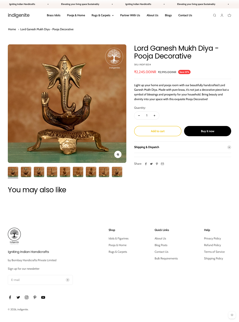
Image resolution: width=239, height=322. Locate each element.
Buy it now (207, 131)
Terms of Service (214, 252)
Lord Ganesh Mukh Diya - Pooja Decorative (46, 29)
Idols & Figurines (118, 238)
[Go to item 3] (39, 172)
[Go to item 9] (117, 172)
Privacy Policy (212, 238)
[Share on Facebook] (146, 164)
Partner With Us (130, 15)
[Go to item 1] (13, 172)
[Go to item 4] (52, 172)
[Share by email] (162, 164)
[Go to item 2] (26, 172)
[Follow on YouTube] (43, 297)
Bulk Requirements (166, 258)
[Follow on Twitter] (18, 297)
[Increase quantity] (154, 115)
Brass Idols (53, 15)
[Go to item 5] (65, 172)
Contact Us (185, 15)
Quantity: (140, 108)
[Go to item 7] (91, 172)
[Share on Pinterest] (157, 164)
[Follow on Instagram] (26, 297)
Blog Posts (161, 245)
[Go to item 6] (78, 172)
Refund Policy (212, 245)
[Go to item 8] (104, 172)
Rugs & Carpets (101, 15)
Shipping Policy (213, 258)
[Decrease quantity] (139, 115)
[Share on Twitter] (151, 164)
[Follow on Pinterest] (35, 297)
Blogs (168, 15)
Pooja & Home (76, 15)
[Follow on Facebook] (10, 297)
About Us (152, 15)
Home (12, 29)
